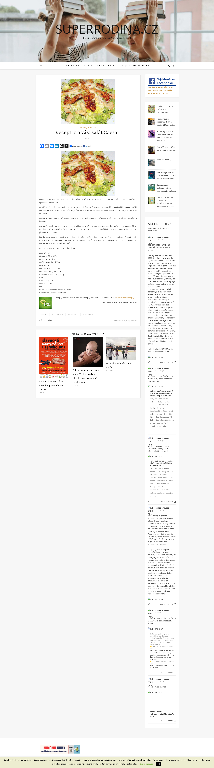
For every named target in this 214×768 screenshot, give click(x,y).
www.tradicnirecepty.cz (126, 297)
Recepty (87, 65)
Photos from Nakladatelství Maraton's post (162, 714)
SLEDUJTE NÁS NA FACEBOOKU (134, 65)
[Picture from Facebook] (155, 701)
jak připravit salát (57, 314)
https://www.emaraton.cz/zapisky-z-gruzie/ (162, 666)
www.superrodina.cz (156, 228)
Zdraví (100, 65)
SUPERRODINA (72, 65)
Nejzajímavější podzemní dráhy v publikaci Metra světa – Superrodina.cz (161, 393)
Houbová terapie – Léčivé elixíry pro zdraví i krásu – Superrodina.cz (162, 463)
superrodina (47, 320)
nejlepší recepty (72, 314)
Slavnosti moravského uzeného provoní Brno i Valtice (52, 385)
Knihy (111, 65)
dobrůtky (44, 314)
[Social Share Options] (175, 362)
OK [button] (158, 764)
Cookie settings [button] (146, 764)
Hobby (83, 128)
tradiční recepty (87, 314)
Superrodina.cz (107, 29)
